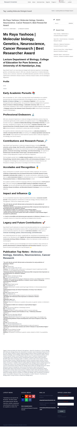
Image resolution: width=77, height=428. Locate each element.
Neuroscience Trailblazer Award (26, 369)
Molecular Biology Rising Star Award (40, 365)
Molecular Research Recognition (11, 367)
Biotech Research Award (14, 353)
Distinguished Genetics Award (30, 357)
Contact (70, 2)
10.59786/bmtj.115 (10, 294)
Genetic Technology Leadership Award (16, 361)
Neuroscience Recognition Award (38, 368)
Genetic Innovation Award (32, 360)
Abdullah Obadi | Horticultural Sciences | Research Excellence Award (63, 55)
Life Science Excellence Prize (21, 364)
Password (63, 401)
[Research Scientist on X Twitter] (22, 396)
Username (63, 395)
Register (48, 2)
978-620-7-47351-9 (10, 300)
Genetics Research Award (33, 361)
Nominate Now (40, 2)
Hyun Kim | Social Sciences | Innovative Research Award (64, 40)
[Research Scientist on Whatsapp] (26, 400)
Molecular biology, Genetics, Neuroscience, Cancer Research (26, 254)
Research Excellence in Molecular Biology (23, 372)
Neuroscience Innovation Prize (21, 368)
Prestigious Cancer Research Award (12, 371)
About (33, 2)
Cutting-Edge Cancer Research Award (12, 357)
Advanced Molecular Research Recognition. (18, 350)
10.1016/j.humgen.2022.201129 (13, 267)
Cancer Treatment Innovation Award (37, 356)
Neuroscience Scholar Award (10, 369)
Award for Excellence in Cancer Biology (39, 350)
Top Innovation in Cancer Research (30, 374)
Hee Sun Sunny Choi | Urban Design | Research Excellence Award (63, 50)
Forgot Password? (62, 416)
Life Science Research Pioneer (36, 364)
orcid (4, 85)
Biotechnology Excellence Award (29, 353)
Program (54, 2)
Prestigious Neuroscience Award (30, 371)
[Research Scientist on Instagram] (22, 400)
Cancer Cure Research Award (37, 354)
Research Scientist (10, 2)
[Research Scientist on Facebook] (30, 400)
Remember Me (63, 407)
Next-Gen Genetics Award (41, 369)
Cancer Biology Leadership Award (21, 354)
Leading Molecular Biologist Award (31, 363)
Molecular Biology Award (24, 365)
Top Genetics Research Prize (14, 374)
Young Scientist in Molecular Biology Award (22, 375)
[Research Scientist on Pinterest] (33, 396)
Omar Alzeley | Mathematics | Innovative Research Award (61, 34)
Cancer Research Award (22, 356)
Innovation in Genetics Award (14, 363)
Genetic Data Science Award (36, 358)
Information (62, 2)
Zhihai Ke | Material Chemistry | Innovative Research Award (62, 45)
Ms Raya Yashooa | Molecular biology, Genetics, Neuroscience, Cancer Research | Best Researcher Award (25, 22)
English (62, 0)
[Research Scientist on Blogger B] (26, 396)
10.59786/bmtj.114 (10, 285)
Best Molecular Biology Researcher (12, 352)
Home (29, 2)
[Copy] (4, 334)
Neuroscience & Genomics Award (28, 367)
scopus (5, 88)
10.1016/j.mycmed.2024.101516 (14, 315)
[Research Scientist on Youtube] (30, 396)
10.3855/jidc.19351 (10, 309)
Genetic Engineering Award (19, 360)
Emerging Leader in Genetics (21, 358)
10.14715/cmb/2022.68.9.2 (12, 277)
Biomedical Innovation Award (28, 352)
